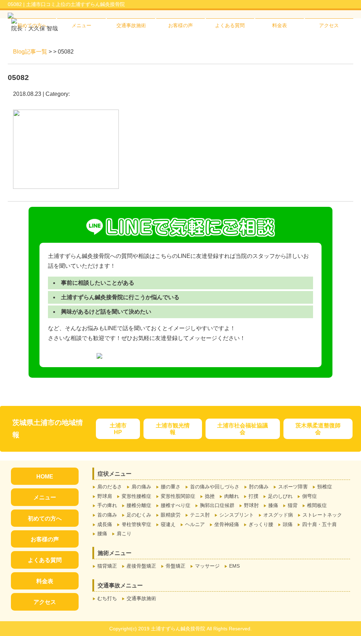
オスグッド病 (278, 515)
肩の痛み (141, 486)
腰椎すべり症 (175, 505)
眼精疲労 (170, 515)
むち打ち (107, 598)
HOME (44, 477)
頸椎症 (324, 486)
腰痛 (102, 533)
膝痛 (273, 505)
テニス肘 (200, 515)
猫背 (293, 505)
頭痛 (288, 524)
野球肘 (251, 505)
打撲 (253, 496)
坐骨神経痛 (226, 524)
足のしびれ (280, 496)
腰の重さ (170, 486)
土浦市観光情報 (173, 428)
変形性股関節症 (178, 496)
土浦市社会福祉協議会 (242, 428)
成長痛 (104, 524)
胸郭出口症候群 (217, 505)
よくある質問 (230, 25)
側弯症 (309, 496)
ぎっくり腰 (261, 524)
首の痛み (107, 515)
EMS (234, 566)
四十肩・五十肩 (319, 524)
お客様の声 (180, 25)
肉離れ (231, 496)
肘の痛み (259, 486)
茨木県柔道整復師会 (318, 428)
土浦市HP (118, 428)
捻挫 (210, 496)
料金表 (279, 25)
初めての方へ (32, 25)
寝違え (168, 524)
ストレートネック (322, 515)
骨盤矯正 (175, 566)
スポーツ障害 (293, 486)
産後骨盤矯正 (141, 566)
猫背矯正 (107, 566)
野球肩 (104, 496)
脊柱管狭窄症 (136, 524)
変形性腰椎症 (136, 496)
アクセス (329, 25)
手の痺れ (107, 505)
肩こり (124, 533)
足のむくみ (139, 515)
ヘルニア (195, 524)
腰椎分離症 (139, 505)
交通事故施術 (131, 25)
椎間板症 (317, 505)
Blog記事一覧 (30, 52)
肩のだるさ (109, 486)
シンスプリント (236, 515)
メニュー (81, 25)
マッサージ (207, 566)
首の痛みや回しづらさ (214, 486)
